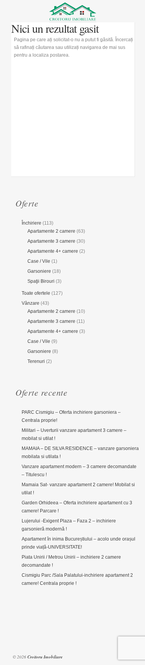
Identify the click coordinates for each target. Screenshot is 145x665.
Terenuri (36, 361)
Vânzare (30, 303)
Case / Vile (38, 261)
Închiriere (31, 223)
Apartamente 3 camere (51, 241)
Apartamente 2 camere (51, 231)
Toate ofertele (36, 293)
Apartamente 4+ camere (52, 251)
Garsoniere (39, 271)
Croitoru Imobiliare (45, 657)
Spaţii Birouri (41, 281)
